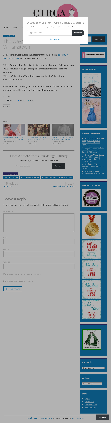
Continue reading (55, 39)
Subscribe (78, 32)
